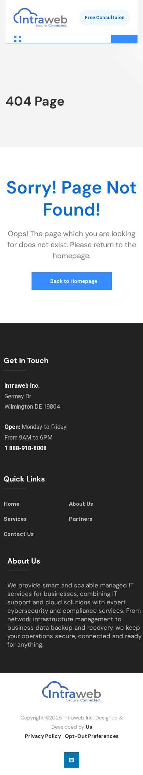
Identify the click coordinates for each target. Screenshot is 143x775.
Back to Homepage (73, 281)
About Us (81, 504)
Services (15, 519)
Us (89, 727)
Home (11, 504)
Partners (80, 519)
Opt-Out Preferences (91, 736)
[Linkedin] (71, 760)
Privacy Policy (43, 736)
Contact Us (19, 534)
